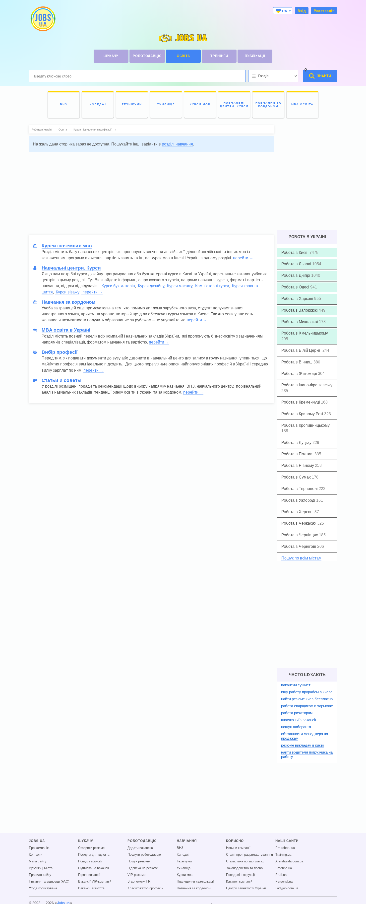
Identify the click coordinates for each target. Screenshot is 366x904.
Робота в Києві (295, 252)
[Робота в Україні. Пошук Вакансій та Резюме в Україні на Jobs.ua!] (42, 19)
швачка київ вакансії (298, 720)
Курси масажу (179, 286)
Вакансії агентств (91, 888)
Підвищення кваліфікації (195, 881)
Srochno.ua (283, 868)
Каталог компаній (239, 881)
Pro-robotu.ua (285, 848)
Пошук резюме (138, 861)
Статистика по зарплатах (245, 861)
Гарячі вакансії (89, 875)
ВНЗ (180, 848)
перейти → (243, 258)
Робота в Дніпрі (296, 275)
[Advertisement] (151, 191)
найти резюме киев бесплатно (307, 699)
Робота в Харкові (297, 298)
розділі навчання (177, 144)
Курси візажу (67, 292)
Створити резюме (91, 848)
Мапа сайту (37, 861)
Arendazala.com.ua (289, 861)
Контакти (35, 854)
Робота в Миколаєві (300, 322)
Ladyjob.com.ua (286, 888)
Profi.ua (281, 875)
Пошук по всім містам (301, 558)
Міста (48, 868)
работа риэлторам (296, 713)
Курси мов (184, 875)
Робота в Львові (296, 264)
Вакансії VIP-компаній (94, 881)
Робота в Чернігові (299, 546)
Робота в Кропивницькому (305, 425)
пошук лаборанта (296, 727)
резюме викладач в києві (302, 745)
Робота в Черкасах (299, 523)
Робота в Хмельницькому (304, 333)
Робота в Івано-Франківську (306, 385)
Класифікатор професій (145, 888)
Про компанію (39, 848)
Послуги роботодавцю (144, 854)
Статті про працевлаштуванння (249, 854)
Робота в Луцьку (296, 442)
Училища (183, 868)
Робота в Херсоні (297, 512)
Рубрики (35, 868)
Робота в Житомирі (299, 373)
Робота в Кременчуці (301, 402)
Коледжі (183, 854)
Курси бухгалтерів (118, 286)
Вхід (302, 11)
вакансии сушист (295, 685)
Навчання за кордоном (194, 888)
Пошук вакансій (90, 861)
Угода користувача (43, 888)
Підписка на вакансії (93, 868)
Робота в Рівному (298, 465)
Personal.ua (284, 881)
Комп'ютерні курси (211, 286)
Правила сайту (40, 875)
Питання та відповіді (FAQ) (49, 881)
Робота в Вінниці (297, 362)
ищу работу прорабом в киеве (306, 692)
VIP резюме (136, 875)
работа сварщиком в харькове (307, 706)
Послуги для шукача (93, 854)
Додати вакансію (140, 848)
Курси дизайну (150, 286)
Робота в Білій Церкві (301, 350)
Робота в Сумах (296, 477)
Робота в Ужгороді (298, 500)
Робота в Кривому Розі (302, 414)
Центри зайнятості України (246, 888)
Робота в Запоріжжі (300, 310)
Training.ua (283, 854)
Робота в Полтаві (297, 454)
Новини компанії (238, 848)
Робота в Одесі (295, 287)
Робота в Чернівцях (300, 535)
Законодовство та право (244, 868)
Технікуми (184, 861)
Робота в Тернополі (300, 489)
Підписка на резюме (142, 868)
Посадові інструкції (240, 875)
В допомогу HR (138, 881)
